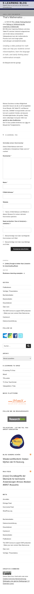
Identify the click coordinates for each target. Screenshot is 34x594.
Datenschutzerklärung (9, 321)
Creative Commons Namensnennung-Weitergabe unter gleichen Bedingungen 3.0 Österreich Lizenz (16, 581)
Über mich (6, 307)
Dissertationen (7, 303)
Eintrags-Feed (7, 503)
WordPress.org (7, 511)
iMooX (5, 374)
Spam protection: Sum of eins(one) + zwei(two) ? (15, 222)
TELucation (6, 378)
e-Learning (9, 135)
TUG (16, 135)
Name (5, 182)
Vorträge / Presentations (10, 291)
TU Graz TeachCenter (10, 382)
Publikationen (7, 287)
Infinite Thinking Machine (23, 22)
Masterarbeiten (7, 299)
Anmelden (6, 499)
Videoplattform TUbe (9, 386)
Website (5, 202)
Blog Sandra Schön (11, 454)
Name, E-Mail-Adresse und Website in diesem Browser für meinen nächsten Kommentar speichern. (16, 214)
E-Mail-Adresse (8, 192)
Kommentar (7, 156)
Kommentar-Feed (8, 507)
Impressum (6, 317)
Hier (26, 122)
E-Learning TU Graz (9, 370)
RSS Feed (7, 471)
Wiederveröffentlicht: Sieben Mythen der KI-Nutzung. (16, 460)
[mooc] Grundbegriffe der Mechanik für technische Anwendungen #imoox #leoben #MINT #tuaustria (17, 480)
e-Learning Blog (15, 2)
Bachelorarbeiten (8, 295)
